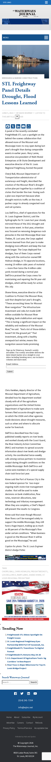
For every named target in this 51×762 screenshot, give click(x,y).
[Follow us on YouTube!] (35, 693)
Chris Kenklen (22, 571)
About (16, 717)
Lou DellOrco (9, 575)
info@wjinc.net (25, 707)
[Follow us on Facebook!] (15, 693)
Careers (20, 722)
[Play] (17, 117)
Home (9, 717)
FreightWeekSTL (39, 571)
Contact (29, 722)
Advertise (11, 722)
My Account (37, 717)
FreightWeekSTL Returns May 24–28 (24, 654)
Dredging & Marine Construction (20, 78)
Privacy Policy (9, 728)
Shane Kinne (35, 575)
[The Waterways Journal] (25, 13)
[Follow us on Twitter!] (21, 693)
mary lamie (22, 575)
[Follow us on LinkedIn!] (28, 693)
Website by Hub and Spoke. (25, 736)
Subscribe (26, 717)
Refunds (38, 722)
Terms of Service (24, 728)
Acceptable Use (41, 728)
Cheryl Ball (8, 571)
